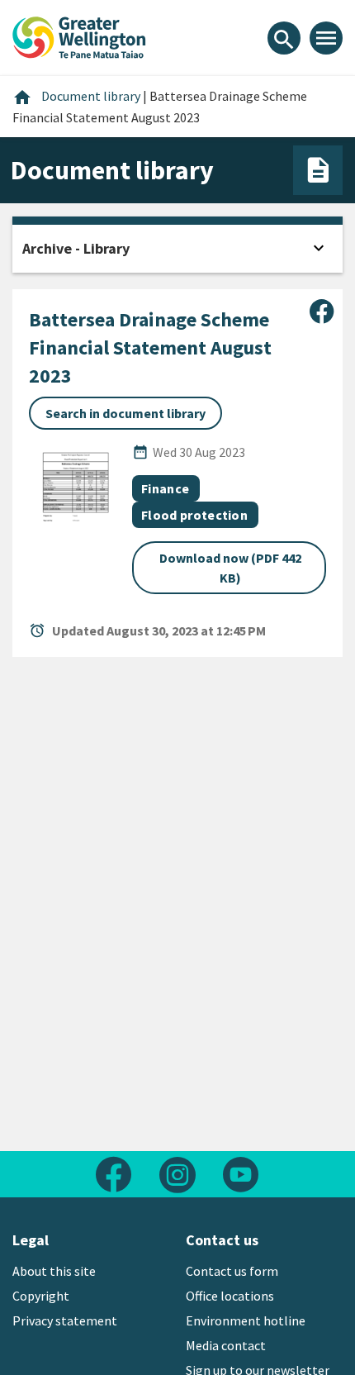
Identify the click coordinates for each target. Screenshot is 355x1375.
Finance (165, 488)
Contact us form (232, 1271)
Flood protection (194, 515)
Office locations (230, 1295)
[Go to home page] (79, 35)
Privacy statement (64, 1320)
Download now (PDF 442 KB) (230, 568)
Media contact (226, 1345)
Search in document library (125, 413)
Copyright (40, 1295)
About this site (54, 1271)
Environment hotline (245, 1320)
